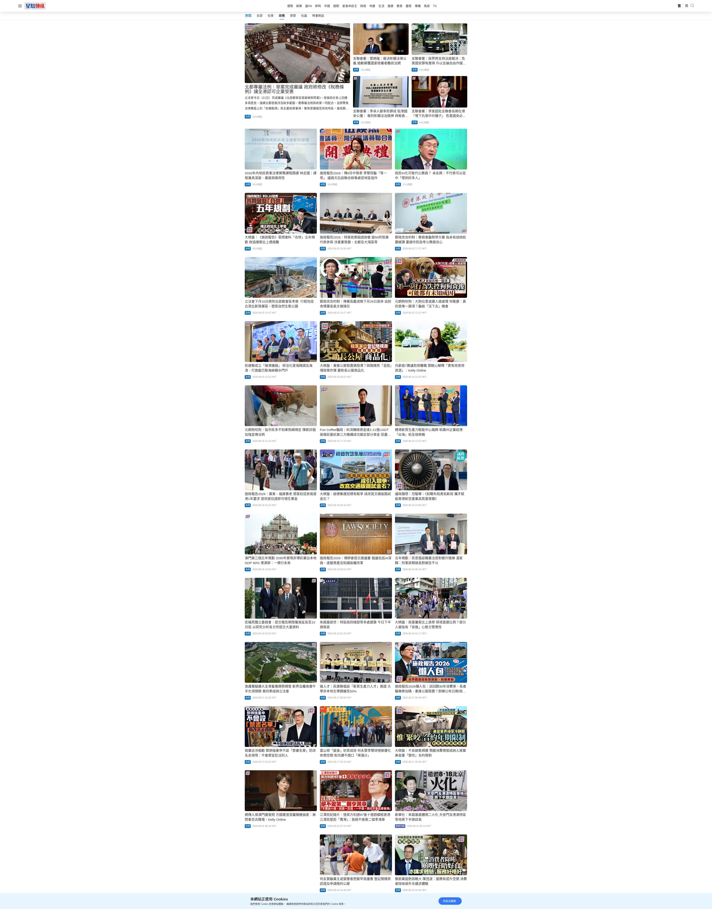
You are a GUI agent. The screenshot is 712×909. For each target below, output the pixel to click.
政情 (282, 15)
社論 (304, 15)
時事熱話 (318, 15)
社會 (271, 15)
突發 (293, 15)
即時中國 (400, 826)
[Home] (35, 6)
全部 (260, 15)
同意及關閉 (449, 901)
